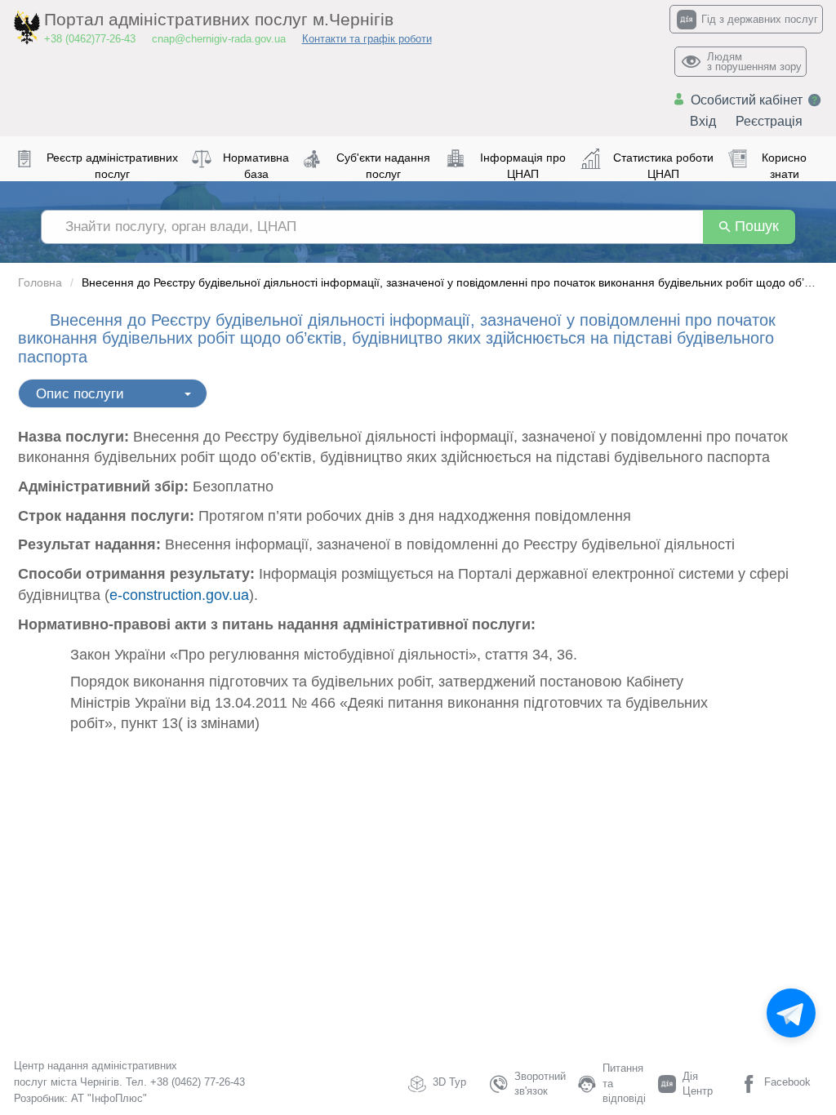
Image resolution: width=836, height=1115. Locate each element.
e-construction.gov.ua (179, 595)
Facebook (787, 1082)
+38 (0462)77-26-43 (90, 39)
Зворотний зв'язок (540, 1084)
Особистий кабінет (747, 100)
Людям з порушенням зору (754, 62)
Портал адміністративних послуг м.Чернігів (219, 19)
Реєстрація (769, 121)
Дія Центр (698, 1084)
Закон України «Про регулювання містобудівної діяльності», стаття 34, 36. (323, 654)
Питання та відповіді (624, 1083)
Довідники (52, 388)
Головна (40, 282)
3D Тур (449, 1082)
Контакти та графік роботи (367, 39)
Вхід (703, 121)
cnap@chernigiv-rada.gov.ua (219, 39)
